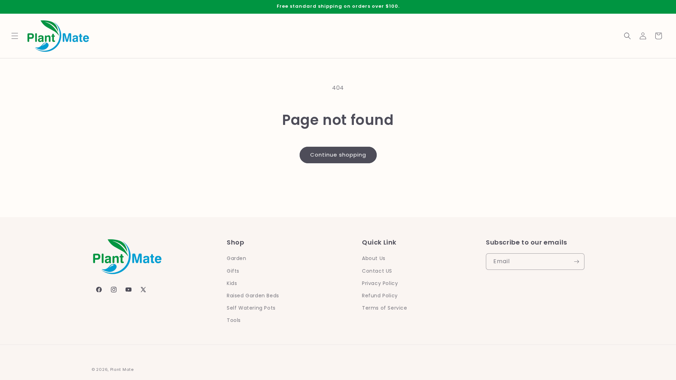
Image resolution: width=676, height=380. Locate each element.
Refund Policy (380, 295)
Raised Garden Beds (253, 295)
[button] (15, 36)
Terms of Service (384, 307)
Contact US (377, 270)
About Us (374, 258)
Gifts (233, 270)
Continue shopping (338, 154)
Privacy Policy (380, 283)
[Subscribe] (576, 261)
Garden (236, 258)
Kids (232, 283)
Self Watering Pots (251, 307)
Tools (234, 320)
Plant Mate (122, 369)
